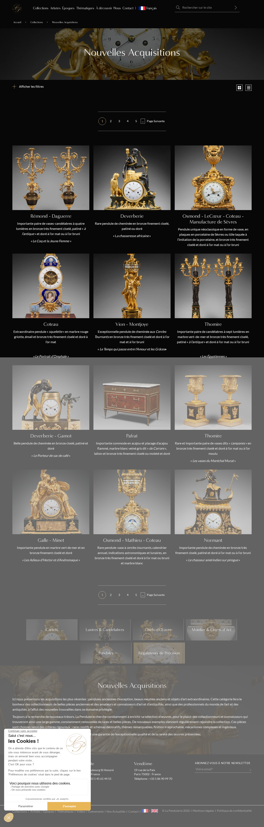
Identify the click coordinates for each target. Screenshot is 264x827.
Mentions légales (203, 810)
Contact (128, 8)
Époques (68, 8)
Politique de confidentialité (234, 810)
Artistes (55, 8)
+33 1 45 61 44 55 (99, 778)
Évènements (96, 811)
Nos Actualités (116, 811)
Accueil (17, 22)
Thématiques (85, 8)
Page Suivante (156, 121)
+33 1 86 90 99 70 (160, 778)
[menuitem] (146, 8)
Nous (117, 8)
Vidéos (81, 811)
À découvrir (104, 8)
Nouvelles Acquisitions (65, 22)
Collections (40, 8)
